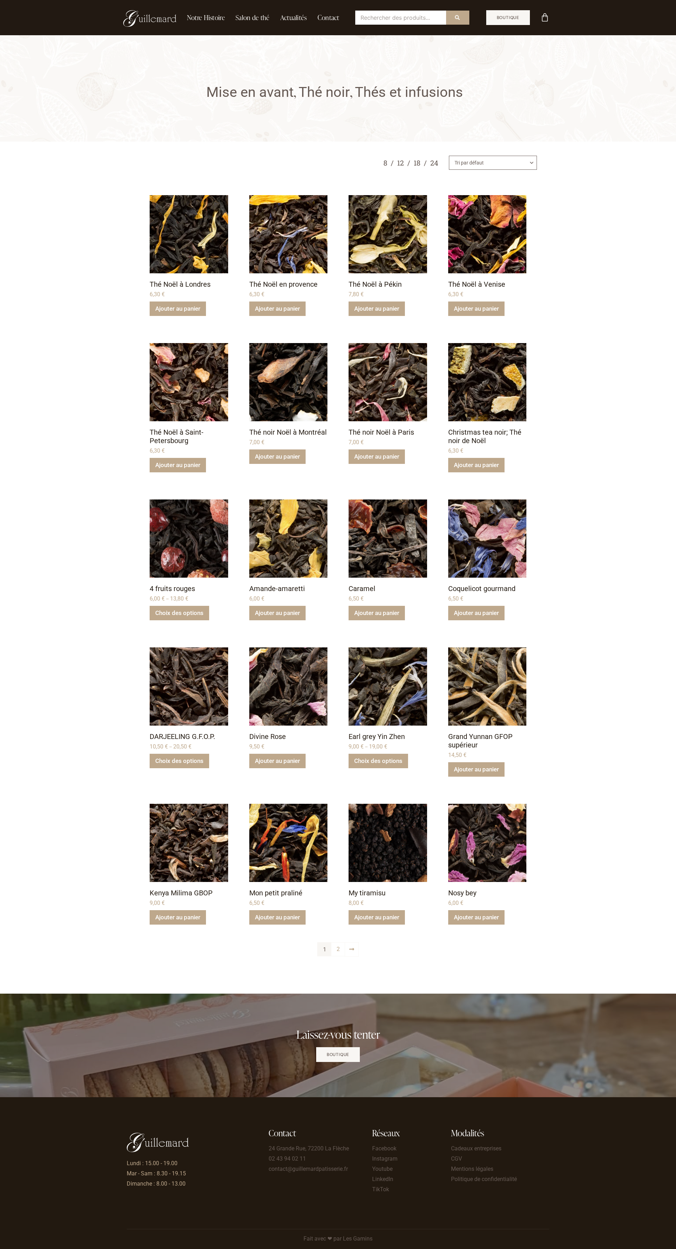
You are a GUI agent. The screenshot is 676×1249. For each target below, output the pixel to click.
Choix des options (179, 612)
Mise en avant (250, 92)
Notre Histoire (206, 17)
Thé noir (324, 92)
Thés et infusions (409, 92)
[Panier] (545, 17)
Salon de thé (253, 17)
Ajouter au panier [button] (177, 308)
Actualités (293, 17)
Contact (328, 17)
